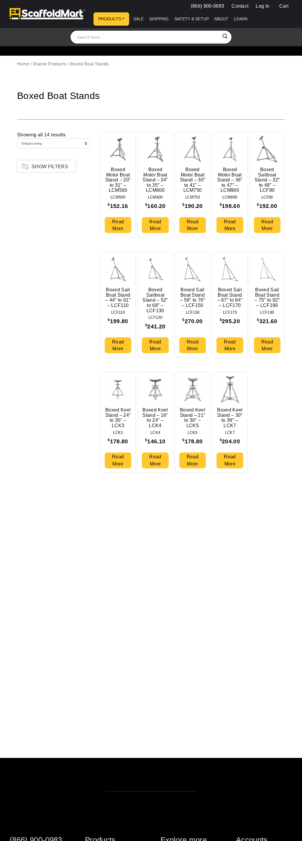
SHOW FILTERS (50, 166)
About (221, 18)
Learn (240, 18)
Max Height (29, 191)
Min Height (29, 203)
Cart (283, 6)
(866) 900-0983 (207, 6)
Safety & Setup (191, 18)
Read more (118, 225)
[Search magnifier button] (225, 37)
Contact (240, 6)
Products (109, 18)
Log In (262, 6)
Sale (138, 18)
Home (23, 64)
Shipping (159, 18)
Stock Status (31, 215)
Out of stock (31, 222)
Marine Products (49, 64)
